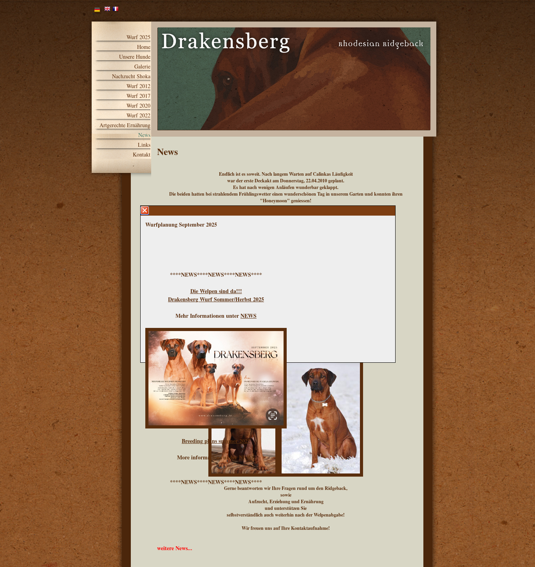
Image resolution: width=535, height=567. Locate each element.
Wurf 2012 (138, 86)
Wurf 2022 (138, 115)
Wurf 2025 (138, 37)
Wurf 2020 (138, 105)
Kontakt (141, 154)
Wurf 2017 (138, 95)
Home (143, 46)
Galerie (142, 66)
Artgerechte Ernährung (124, 125)
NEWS (248, 315)
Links (144, 144)
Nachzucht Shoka (131, 76)
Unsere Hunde (134, 56)
